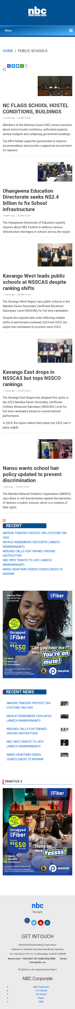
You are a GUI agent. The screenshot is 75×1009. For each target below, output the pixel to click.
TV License (41, 990)
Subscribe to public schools (4, 520)
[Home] (37, 11)
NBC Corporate (41, 986)
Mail (41, 1001)
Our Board (41, 994)
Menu (8, 30)
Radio (41, 998)
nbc (38, 905)
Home (8, 51)
